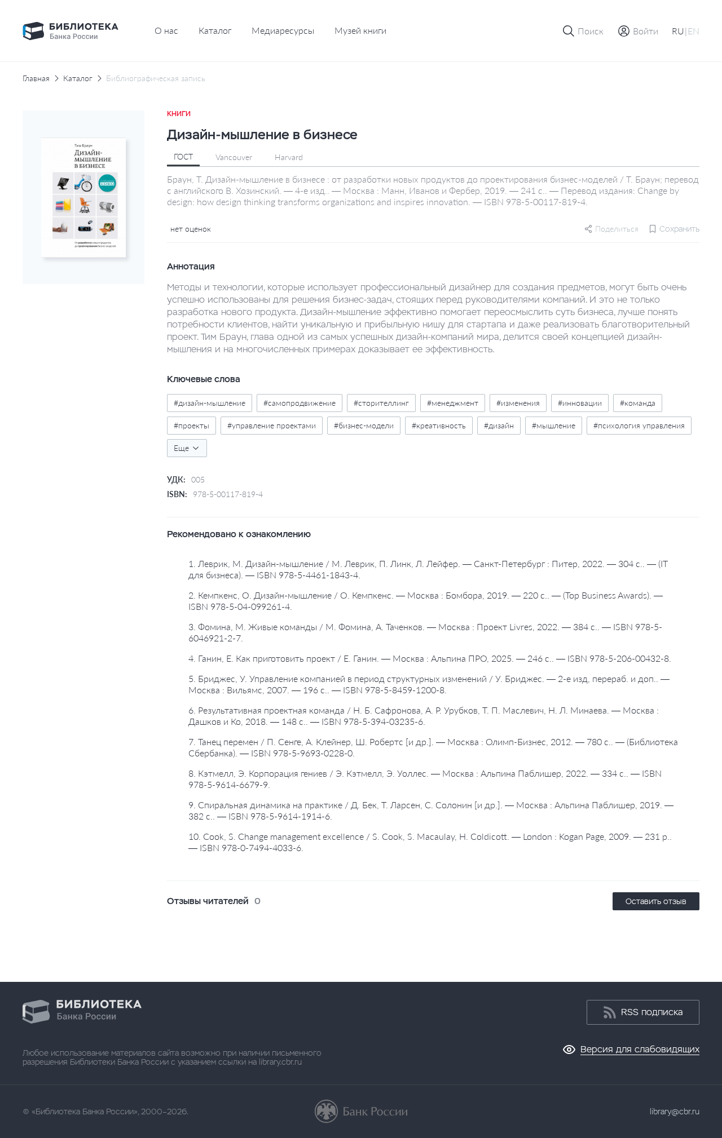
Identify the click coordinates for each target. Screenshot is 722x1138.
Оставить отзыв (656, 901)
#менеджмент (452, 403)
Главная (36, 78)
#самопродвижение (299, 403)
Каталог (215, 30)
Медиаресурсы (283, 30)
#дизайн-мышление (209, 403)
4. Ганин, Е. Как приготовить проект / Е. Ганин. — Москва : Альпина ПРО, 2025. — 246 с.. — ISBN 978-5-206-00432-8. (429, 658)
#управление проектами (271, 425)
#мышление (553, 425)
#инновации (580, 403)
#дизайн (499, 425)
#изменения (518, 403)
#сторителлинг (381, 403)
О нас (166, 30)
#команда (637, 403)
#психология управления (639, 425)
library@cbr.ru (674, 1111)
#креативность (439, 425)
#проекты (191, 425)
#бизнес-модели (364, 425)
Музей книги (360, 30)
